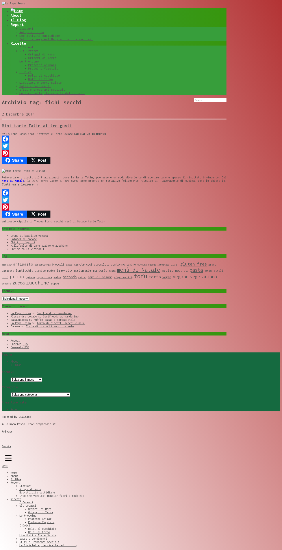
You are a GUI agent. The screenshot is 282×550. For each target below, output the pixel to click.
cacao (69, 264)
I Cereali (27, 47)
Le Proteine (29, 61)
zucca (19, 282)
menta (112, 271)
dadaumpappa (19, 319)
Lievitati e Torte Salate (54, 134)
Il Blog (18, 20)
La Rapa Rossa (16, 134)
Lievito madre (45, 270)
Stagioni (26, 28)
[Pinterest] (114, 153)
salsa (57, 277)
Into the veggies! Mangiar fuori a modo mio (56, 39)
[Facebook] (114, 139)
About (16, 15)
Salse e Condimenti (33, 538)
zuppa (55, 283)
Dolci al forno (40, 79)
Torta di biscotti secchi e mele (61, 323)
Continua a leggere (20, 184)
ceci (89, 264)
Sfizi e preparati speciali (42, 89)
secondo (70, 277)
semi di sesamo (100, 277)
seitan (82, 277)
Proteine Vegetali (43, 68)
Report (17, 24)
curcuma (142, 264)
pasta (196, 270)
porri (5, 277)
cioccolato (101, 264)
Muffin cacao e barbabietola (54, 319)
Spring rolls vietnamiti (28, 249)
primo (17, 276)
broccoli (58, 264)
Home (14, 472)
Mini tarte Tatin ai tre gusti (37, 125)
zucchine (37, 283)
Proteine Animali (42, 65)
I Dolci (25, 72)
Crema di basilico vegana (29, 235)
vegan (166, 277)
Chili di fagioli (23, 242)
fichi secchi (54, 221)
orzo (186, 271)
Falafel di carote (24, 239)
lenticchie (24, 270)
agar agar (7, 265)
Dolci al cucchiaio (44, 75)
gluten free (193, 264)
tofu (140, 276)
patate (208, 271)
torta (155, 276)
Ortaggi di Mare (41, 54)
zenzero (6, 283)
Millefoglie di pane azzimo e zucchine (39, 245)
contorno (118, 264)
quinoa (30, 277)
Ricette (18, 43)
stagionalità (123, 277)
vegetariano (203, 276)
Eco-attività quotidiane (39, 35)
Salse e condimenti (35, 86)
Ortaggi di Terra (42, 58)
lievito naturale (74, 270)
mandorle (100, 270)
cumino (131, 264)
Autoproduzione (31, 32)
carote (79, 264)
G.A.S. (175, 264)
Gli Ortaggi (29, 51)
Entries (19, 344)
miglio (168, 270)
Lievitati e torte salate (40, 82)
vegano (181, 276)
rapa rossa (44, 277)
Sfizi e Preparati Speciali (39, 542)
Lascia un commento (90, 134)
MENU (5, 466)
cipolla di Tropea (30, 221)
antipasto (9, 221)
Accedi (15, 340)
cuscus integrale (158, 264)
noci (178, 270)
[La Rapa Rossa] (13, 3)
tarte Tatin (96, 221)
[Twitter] (114, 146)
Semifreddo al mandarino (54, 313)
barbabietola (42, 264)
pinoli (218, 270)
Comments (20, 347)
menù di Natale (76, 221)
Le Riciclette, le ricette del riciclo (52, 93)
